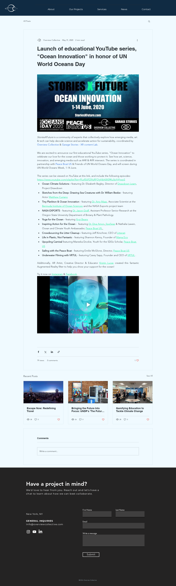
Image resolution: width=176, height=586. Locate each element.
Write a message (90, 533)
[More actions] (137, 40)
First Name (87, 510)
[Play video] (88, 103)
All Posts (27, 21)
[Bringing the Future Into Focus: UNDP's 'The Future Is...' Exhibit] (88, 392)
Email (85, 522)
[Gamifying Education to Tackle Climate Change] (132, 392)
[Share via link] (58, 352)
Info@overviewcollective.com (44, 524)
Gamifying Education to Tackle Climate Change (130, 410)
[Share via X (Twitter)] (45, 352)
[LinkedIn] (40, 532)
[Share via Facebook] (38, 352)
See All (150, 376)
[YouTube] (34, 532)
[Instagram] (28, 532)
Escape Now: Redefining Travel (41, 410)
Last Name (120, 510)
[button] (149, 21)
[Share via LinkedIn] (52, 352)
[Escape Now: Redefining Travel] (43, 392)
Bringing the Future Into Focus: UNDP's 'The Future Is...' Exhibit (87, 410)
